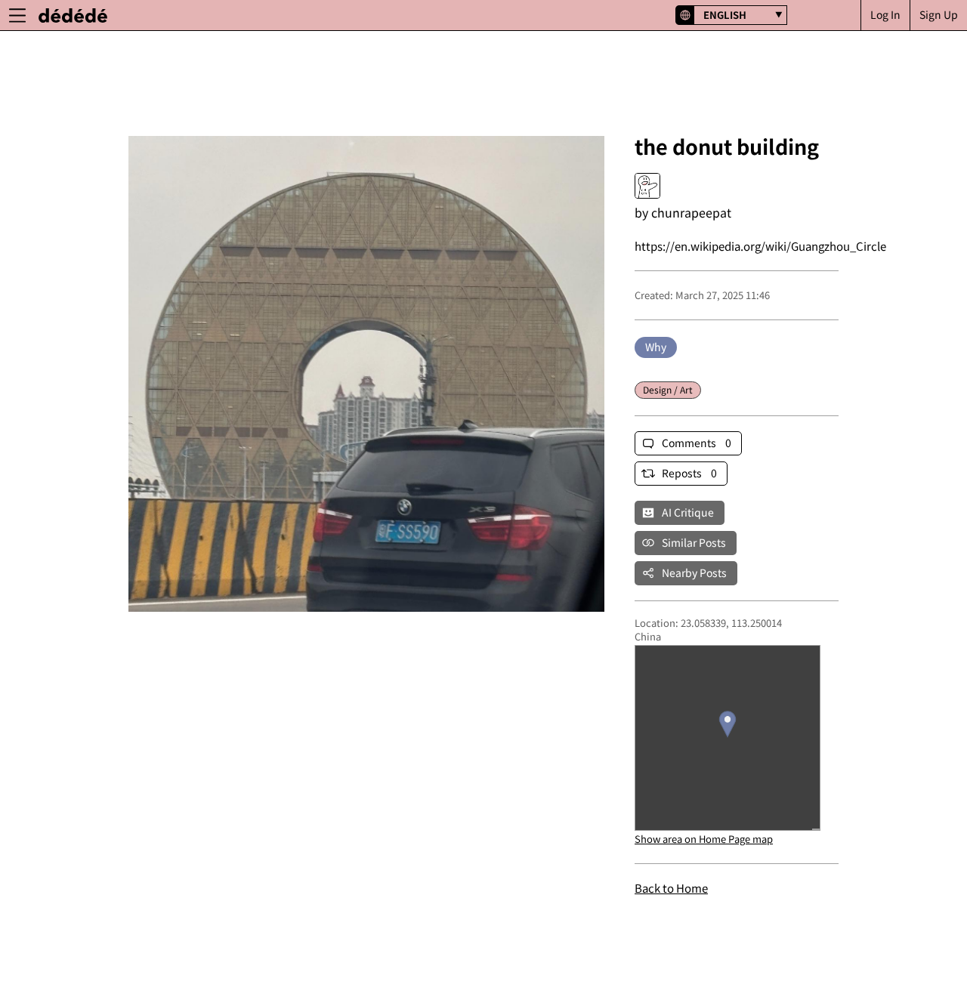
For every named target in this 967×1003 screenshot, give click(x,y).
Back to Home (671, 888)
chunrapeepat (691, 212)
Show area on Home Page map (704, 839)
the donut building (727, 146)
